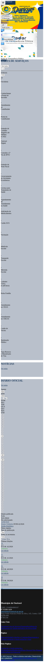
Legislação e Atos (12, 639)
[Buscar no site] (2, 43)
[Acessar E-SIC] (1, 35)
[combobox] (3, 74)
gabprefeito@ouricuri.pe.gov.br (12, 611)
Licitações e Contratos (20, 637)
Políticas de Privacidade (28, 628)
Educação (4, 637)
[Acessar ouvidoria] (1, 31)
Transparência (26, 626)
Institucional (8, 650)
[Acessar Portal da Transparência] (14, 39)
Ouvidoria (4, 626)
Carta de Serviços (14, 626)
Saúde (10, 637)
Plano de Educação (13, 652)
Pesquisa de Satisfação (12, 628)
